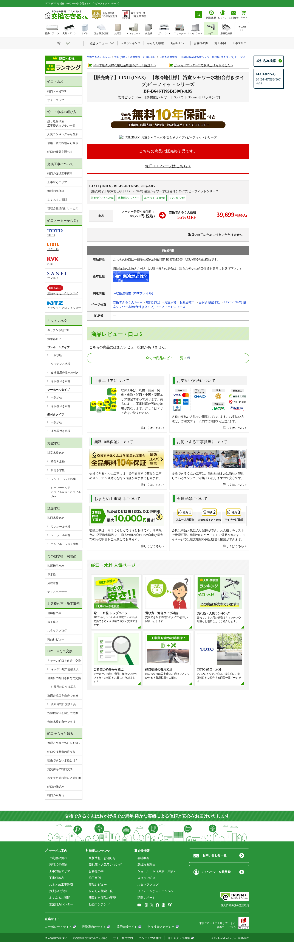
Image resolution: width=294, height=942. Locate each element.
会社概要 (143, 858)
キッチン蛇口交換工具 (65, 669)
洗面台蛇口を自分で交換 (62, 695)
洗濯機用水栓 (55, 565)
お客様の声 (54, 613)
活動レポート (146, 897)
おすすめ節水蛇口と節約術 (64, 777)
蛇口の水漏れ (55, 795)
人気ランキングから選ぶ (62, 134)
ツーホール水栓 (60, 535)
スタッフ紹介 (146, 878)
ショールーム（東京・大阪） (156, 871)
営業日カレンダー (61, 904)
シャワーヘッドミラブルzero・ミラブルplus (66, 492)
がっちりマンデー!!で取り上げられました (202, 65)
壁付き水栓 (58, 461)
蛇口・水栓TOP (57, 91)
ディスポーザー (57, 591)
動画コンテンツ (99, 904)
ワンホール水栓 (60, 526)
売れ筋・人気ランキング (105, 864)
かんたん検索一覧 (101, 891)
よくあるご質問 (57, 199)
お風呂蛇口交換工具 (63, 686)
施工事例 (53, 622)
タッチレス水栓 (60, 363)
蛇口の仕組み (55, 786)
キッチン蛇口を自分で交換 (64, 660)
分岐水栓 (53, 583)
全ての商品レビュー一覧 (165, 358)
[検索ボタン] (198, 14)
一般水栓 (56, 355)
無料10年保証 (55, 190)
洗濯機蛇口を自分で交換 (62, 713)
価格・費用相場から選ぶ (62, 143)
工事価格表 (56, 878)
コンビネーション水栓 (65, 544)
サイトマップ (55, 100)
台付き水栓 (58, 470)
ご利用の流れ (58, 858)
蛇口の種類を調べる (60, 151)
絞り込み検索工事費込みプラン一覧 (61, 123)
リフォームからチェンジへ (155, 891)
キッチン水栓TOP (58, 330)
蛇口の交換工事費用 (60, 173)
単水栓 (51, 574)
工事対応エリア (57, 182)
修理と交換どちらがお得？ (64, 743)
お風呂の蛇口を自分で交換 (64, 678)
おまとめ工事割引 (61, 884)
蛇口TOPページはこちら (166, 166)
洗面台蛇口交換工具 (63, 704)
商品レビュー (55, 639)
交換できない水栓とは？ (62, 760)
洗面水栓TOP (55, 517)
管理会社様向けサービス (62, 208)
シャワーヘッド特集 (63, 479)
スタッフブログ (57, 630)
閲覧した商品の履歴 (102, 897)
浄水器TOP (54, 339)
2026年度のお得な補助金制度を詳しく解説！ (123, 65)
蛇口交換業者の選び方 (61, 751)
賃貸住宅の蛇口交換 (60, 769)
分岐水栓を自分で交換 (61, 721)
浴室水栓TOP (55, 452)
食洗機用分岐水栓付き (65, 372)
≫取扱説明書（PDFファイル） (134, 293)
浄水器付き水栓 (60, 381)
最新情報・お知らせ (102, 858)
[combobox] (178, 14)
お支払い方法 (58, 891)
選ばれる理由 (146, 864)
